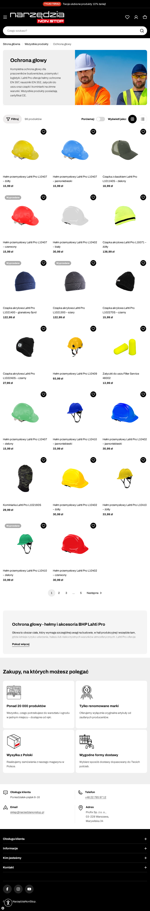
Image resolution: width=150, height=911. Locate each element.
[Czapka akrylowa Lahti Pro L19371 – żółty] (125, 216)
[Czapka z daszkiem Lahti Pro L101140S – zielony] (125, 150)
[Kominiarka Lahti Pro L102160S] (25, 478)
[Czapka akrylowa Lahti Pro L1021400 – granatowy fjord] (25, 281)
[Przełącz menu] (5, 17)
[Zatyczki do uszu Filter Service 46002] (125, 347)
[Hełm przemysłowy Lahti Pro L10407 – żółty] (25, 150)
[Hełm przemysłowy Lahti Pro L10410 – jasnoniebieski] (75, 412)
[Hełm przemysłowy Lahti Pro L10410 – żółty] (125, 478)
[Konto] (136, 17)
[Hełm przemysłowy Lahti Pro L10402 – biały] (75, 216)
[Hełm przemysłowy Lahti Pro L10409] (75, 347)
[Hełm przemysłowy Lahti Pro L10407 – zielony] (25, 412)
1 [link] (51, 592)
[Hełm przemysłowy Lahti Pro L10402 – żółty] (75, 478)
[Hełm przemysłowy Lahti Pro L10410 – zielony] (25, 544)
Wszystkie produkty (36, 44)
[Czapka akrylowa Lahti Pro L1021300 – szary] (75, 281)
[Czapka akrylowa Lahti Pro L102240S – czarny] (25, 347)
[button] (43, 132)
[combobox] (75, 30)
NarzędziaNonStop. (24, 901)
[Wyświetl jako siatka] (132, 119)
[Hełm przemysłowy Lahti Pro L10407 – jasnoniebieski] (75, 150)
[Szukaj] (142, 31)
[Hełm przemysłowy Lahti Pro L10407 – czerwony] (25, 216)
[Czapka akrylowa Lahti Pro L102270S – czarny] (125, 281)
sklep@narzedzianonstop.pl (27, 812)
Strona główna (11, 44)
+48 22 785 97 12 (95, 797)
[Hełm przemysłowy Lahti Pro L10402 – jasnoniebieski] (125, 412)
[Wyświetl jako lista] (142, 119)
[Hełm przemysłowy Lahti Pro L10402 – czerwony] (75, 544)
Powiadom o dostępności (25, 232)
